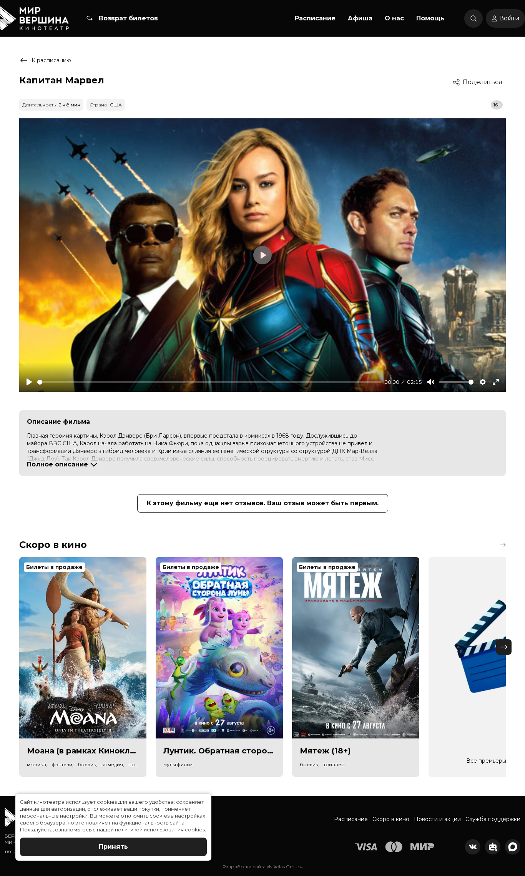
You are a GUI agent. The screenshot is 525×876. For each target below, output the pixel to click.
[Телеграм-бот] (492, 846)
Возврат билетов (128, 18)
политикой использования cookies (160, 829)
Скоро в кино (390, 819)
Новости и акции (437, 819)
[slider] (209, 382)
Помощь (430, 18)
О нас (394, 18)
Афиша (360, 18)
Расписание (315, 18)
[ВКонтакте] (472, 846)
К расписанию (51, 60)
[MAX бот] (512, 846)
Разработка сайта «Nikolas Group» (263, 866)
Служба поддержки (492, 819)
